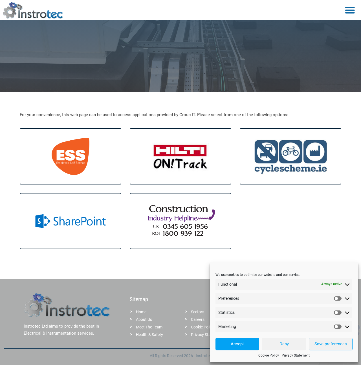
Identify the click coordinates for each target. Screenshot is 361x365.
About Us (144, 319)
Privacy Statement (296, 355)
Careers (197, 319)
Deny (284, 343)
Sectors (197, 312)
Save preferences (330, 343)
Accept (237, 343)
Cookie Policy (268, 355)
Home (141, 312)
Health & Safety (149, 334)
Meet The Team (149, 327)
